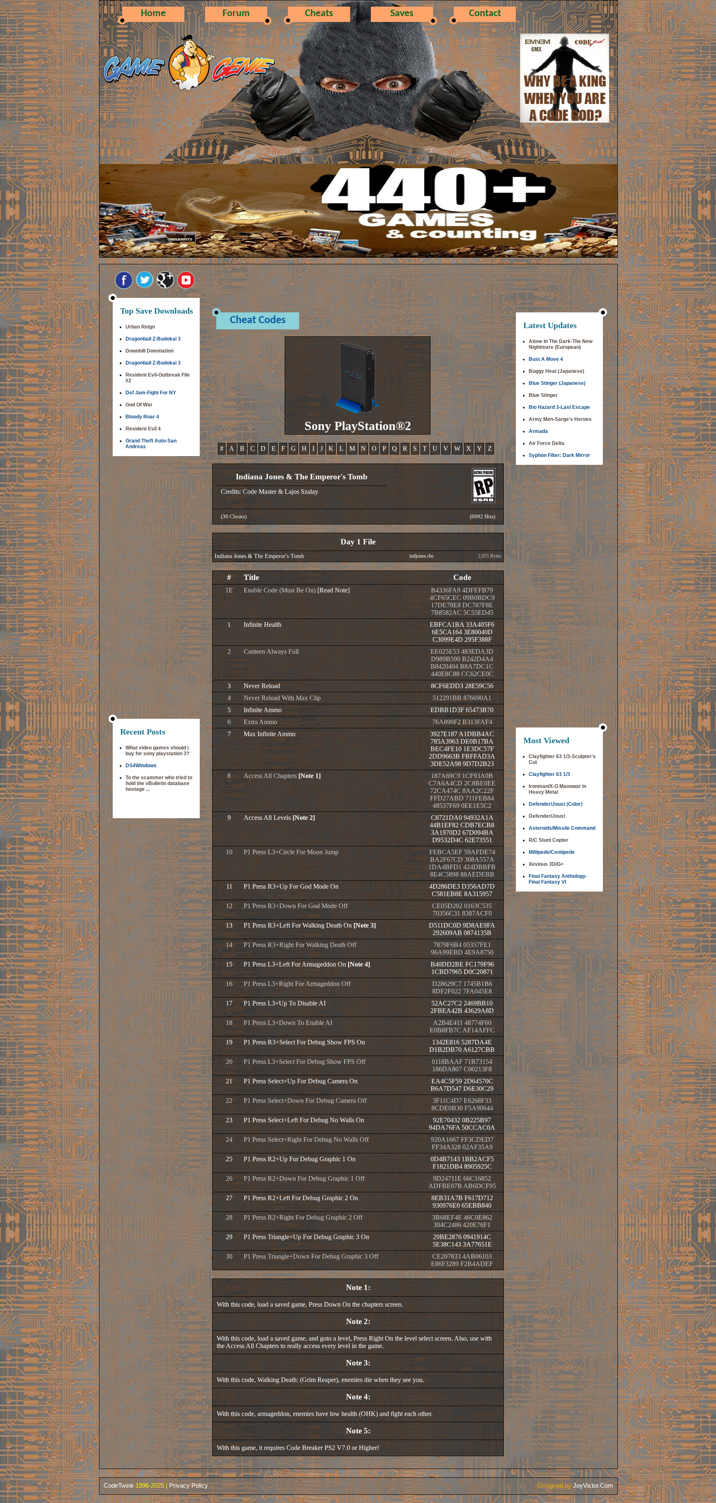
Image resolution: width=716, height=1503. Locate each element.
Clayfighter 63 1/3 (549, 774)
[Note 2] (304, 817)
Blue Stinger (543, 395)
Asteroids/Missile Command (562, 828)
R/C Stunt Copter (548, 840)
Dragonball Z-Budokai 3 (153, 339)
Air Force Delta (546, 443)
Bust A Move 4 (546, 359)
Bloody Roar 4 (142, 417)
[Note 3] (364, 925)
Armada (538, 431)
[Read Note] (333, 590)
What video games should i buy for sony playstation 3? (157, 750)
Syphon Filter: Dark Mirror (559, 455)
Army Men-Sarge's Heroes (560, 419)
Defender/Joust (547, 816)
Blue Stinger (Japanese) (557, 383)
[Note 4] (359, 964)
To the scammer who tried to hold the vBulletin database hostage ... (159, 783)
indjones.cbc (421, 556)
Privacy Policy (188, 1485)
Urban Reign (140, 327)
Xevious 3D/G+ (546, 864)
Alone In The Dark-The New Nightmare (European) (561, 344)
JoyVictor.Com (593, 1485)
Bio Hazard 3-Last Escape (559, 407)
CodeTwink (119, 1485)
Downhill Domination (150, 351)
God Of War (139, 405)
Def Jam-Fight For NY (151, 393)
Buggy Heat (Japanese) (556, 371)
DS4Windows (141, 765)
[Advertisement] (156, 588)
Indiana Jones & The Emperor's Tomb (259, 556)
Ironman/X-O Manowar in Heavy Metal (557, 789)
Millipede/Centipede (552, 852)
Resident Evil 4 (143, 429)
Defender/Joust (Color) (556, 804)
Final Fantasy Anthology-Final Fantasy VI (558, 879)
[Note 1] (309, 775)
